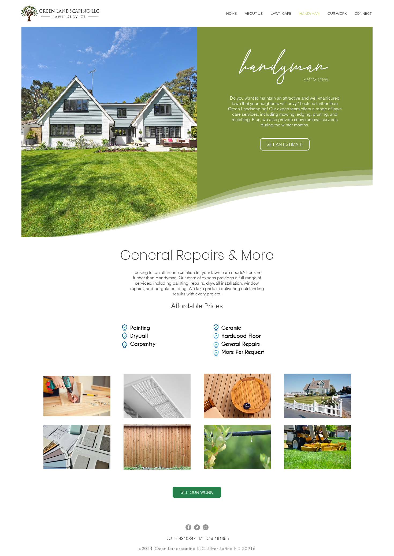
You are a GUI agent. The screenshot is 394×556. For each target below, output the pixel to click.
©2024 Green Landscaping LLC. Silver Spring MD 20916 (197, 548)
